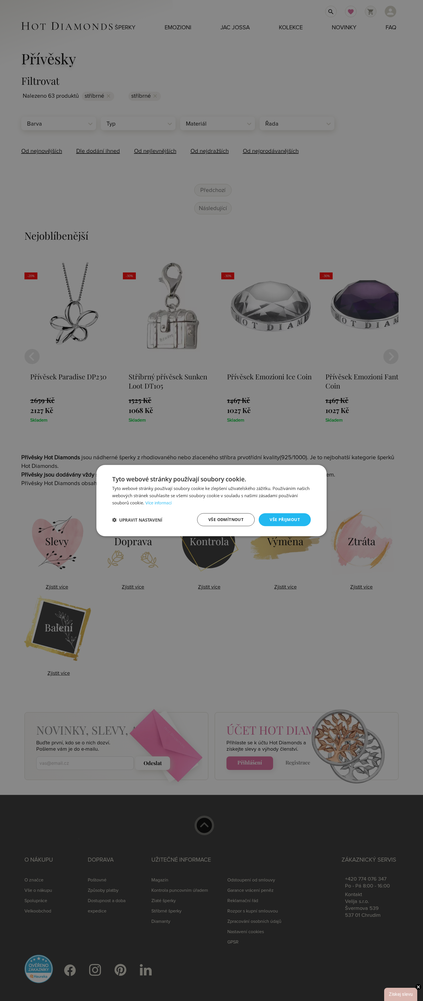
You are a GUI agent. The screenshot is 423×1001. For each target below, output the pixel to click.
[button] (137, 519)
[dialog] (211, 500)
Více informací (158, 503)
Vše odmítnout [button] (225, 519)
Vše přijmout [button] (285, 519)
